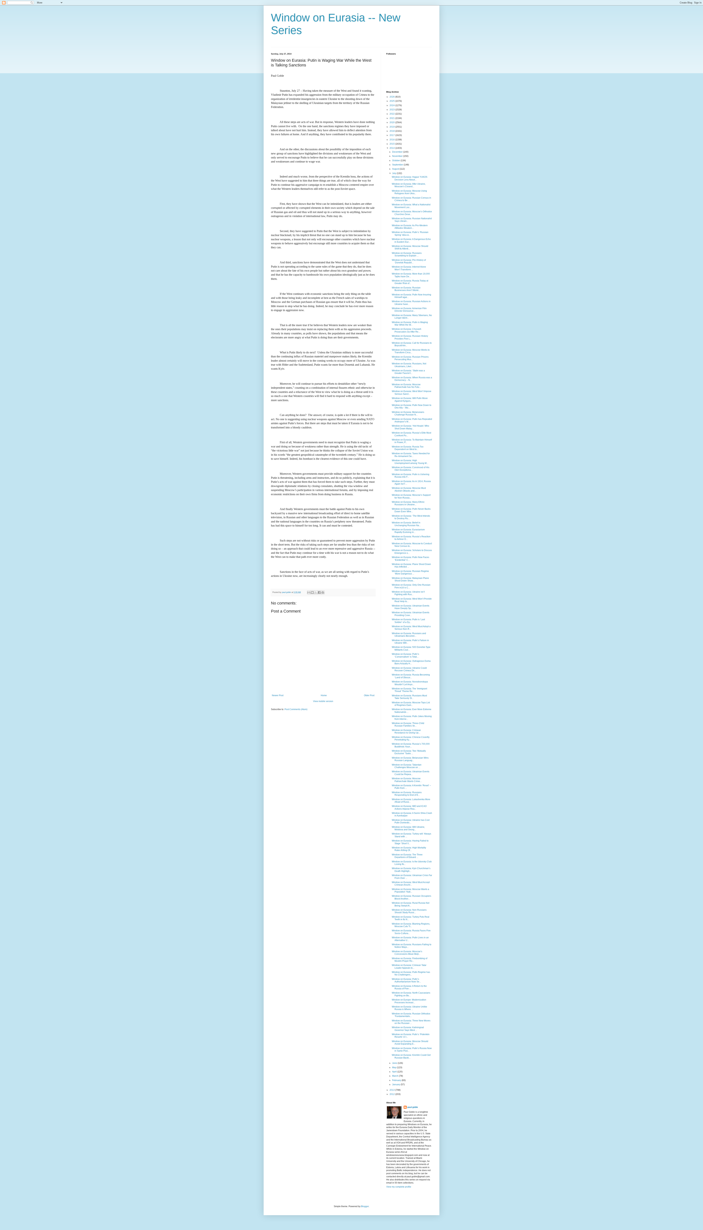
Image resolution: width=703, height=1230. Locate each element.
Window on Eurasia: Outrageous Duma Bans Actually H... (411, 662)
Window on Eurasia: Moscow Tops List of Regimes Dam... (411, 703)
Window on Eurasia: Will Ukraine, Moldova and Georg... (408, 828)
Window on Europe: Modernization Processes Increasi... (409, 1001)
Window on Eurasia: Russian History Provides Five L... (410, 337)
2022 (392, 114)
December (397, 152)
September (398, 164)
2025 (392, 101)
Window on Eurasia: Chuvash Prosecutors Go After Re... (406, 330)
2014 (392, 148)
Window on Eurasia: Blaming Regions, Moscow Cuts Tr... (411, 925)
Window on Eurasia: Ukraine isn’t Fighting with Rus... (408, 593)
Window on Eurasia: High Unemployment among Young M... (410, 461)
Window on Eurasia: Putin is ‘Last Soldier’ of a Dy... (408, 620)
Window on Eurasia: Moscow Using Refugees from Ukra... (409, 192)
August (396, 169)
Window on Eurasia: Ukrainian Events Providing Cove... (410, 613)
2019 (392, 127)
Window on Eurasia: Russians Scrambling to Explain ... (407, 254)
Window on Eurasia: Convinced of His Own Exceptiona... (410, 468)
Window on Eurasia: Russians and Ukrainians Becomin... (409, 634)
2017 (392, 135)
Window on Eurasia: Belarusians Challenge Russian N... (408, 413)
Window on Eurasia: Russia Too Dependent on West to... (407, 448)
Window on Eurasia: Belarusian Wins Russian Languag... (410, 759)
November (397, 156)
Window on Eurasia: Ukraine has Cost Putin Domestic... (410, 821)
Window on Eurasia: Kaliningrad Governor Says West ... (408, 1028)
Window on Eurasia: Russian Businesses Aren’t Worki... (406, 289)
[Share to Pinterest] (323, 592)
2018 (392, 131)
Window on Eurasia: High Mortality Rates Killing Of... (409, 849)
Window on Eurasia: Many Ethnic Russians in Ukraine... (408, 503)
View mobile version (323, 701)
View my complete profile (398, 1187)
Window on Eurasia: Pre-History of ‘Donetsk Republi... (409, 261)
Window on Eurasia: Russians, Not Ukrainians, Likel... (409, 364)
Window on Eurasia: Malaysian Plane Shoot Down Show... (410, 579)
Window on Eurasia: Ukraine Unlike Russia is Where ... (409, 1008)
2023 (392, 109)
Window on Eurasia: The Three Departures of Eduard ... (407, 855)
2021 (392, 118)
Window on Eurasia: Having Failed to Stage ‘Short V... (410, 842)
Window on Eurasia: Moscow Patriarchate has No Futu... (406, 385)
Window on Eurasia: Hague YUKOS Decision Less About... (409, 178)
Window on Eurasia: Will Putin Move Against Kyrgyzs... (410, 399)
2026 (392, 97)
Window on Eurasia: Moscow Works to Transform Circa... (411, 351)
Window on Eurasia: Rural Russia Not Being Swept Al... (410, 904)
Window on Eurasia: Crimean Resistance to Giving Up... (406, 731)
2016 (392, 139)
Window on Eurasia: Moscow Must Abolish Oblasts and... (409, 489)
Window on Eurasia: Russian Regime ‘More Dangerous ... (410, 572)
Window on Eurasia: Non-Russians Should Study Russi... (409, 911)
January (396, 1084)
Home (324, 695)
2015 (392, 144)
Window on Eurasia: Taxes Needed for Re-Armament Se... (411, 454)
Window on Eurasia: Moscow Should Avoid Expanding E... (410, 1042)
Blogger (365, 1206)
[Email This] (309, 592)
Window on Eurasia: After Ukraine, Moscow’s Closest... (409, 185)
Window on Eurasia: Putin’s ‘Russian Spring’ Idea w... (410, 233)
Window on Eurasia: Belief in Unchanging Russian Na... (406, 524)
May (394, 1067)
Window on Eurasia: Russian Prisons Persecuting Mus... (410, 358)
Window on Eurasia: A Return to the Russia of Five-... (409, 987)
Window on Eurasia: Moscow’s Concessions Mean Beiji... (407, 952)
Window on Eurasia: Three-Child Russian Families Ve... (408, 724)
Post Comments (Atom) (295, 709)
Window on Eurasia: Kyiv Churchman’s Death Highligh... (411, 869)
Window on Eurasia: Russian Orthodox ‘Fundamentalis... (411, 1015)
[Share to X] (316, 592)
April (394, 1071)
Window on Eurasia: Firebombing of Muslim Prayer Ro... (409, 959)
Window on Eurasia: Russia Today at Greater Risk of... (410, 282)
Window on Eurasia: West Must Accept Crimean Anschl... (411, 883)
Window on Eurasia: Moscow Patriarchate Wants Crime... (407, 779)
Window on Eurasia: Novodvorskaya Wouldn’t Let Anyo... (410, 683)
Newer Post (277, 695)
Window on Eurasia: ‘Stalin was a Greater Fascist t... (408, 371)
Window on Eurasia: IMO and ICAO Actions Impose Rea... (409, 807)
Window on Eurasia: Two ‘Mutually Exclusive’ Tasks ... (409, 752)
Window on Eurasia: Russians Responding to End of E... (407, 793)
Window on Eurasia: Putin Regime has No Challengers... (411, 973)
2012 (392, 1094)
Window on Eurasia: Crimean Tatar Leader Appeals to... (409, 966)
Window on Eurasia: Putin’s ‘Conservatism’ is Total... (405, 655)
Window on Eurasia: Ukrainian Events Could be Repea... (410, 772)
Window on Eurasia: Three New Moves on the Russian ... (411, 1021)
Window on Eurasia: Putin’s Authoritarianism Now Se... (406, 980)
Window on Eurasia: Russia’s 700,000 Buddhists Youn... (411, 745)
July (394, 173)
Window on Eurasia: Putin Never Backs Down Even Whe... (411, 510)
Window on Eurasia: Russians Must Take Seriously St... (409, 696)
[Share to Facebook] (319, 592)
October (396, 160)
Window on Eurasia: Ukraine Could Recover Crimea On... (409, 669)
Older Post (369, 695)
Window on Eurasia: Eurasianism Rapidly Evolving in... (408, 530)
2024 (392, 105)
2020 (392, 122)
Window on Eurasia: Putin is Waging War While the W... (410, 323)
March (395, 1076)
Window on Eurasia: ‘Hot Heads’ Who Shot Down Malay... (410, 427)
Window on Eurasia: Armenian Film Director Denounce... (409, 309)
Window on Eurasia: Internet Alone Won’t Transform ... (409, 268)
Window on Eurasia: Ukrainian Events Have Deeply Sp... (410, 607)
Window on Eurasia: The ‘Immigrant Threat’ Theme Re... (409, 690)
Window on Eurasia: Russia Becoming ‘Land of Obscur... (411, 676)
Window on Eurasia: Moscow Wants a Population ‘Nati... (410, 890)
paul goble (412, 1107)
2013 (392, 1090)
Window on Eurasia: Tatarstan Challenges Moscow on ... (406, 766)
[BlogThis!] (312, 592)
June (395, 1063)
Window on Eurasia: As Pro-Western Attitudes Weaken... (410, 226)
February (397, 1080)
